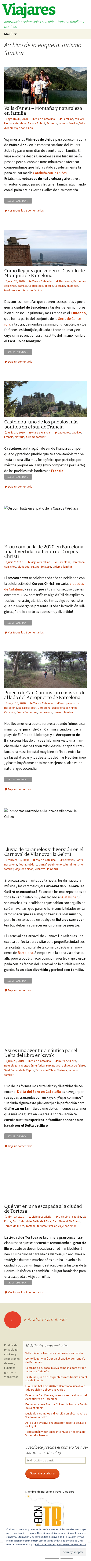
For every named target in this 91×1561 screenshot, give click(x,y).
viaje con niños (23, 128)
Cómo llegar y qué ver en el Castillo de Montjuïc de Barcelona (44, 273)
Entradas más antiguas (39, 1319)
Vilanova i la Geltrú (46, 869)
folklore (80, 119)
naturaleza (19, 123)
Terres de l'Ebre (46, 1070)
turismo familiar (68, 123)
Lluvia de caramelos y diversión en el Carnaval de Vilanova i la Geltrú (43, 852)
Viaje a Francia (41, 432)
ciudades (72, 286)
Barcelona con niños (64, 708)
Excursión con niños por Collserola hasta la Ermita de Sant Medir (56, 1406)
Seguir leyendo (19, 200)
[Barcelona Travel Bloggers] (46, 1514)
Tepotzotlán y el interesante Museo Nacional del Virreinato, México (55, 1433)
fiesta (22, 864)
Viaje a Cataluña (45, 119)
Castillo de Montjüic (40, 286)
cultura (35, 566)
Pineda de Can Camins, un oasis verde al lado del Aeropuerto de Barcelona (44, 695)
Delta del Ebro (67, 1061)
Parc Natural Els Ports (66, 1221)
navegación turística (32, 1065)
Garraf (43, 864)
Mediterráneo (13, 290)
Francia (8, 437)
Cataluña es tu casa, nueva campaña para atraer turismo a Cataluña (55, 1369)
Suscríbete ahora (42, 1473)
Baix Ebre (64, 1216)
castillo (22, 286)
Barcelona (65, 281)
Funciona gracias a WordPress (11, 1372)
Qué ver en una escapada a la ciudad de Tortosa (43, 1208)
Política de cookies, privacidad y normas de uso (60, 1544)
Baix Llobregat (27, 708)
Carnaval (68, 860)
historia (19, 437)
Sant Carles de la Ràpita (19, 1070)
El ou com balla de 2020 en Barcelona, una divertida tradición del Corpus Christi (44, 551)
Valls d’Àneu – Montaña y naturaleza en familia (43, 110)
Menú (8, 34)
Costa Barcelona (27, 712)
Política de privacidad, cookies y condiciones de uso (12, 1354)
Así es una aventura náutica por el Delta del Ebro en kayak (40, 1053)
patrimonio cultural (60, 864)
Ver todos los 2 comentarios (26, 210)
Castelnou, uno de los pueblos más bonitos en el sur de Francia (41, 424)
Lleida (8, 123)
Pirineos (52, 123)
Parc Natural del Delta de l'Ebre (65, 1065)
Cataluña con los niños (50, 173)
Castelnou (64, 432)
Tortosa (62, 1070)
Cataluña (67, 119)
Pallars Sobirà (36, 123)
